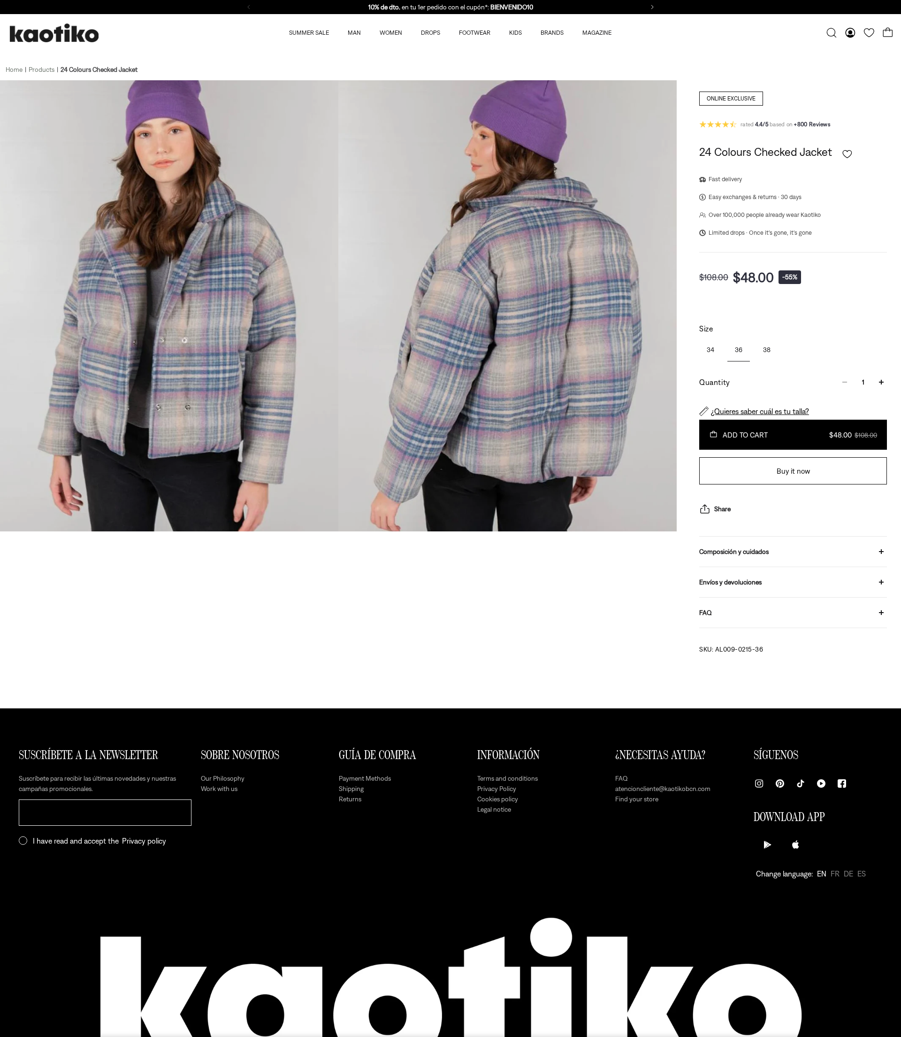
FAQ (705, 612)
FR (835, 873)
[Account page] (850, 32)
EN (821, 873)
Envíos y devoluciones (730, 582)
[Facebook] (842, 783)
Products (41, 69)
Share (722, 509)
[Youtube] (821, 783)
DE (848, 873)
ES (861, 873)
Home (14, 69)
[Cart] (887, 32)
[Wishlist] (869, 32)
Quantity (714, 382)
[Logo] (54, 33)
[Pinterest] (780, 783)
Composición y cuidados (734, 551)
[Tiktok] (800, 783)
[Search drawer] (831, 32)
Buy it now (793, 471)
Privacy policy (144, 841)
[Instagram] (759, 783)
